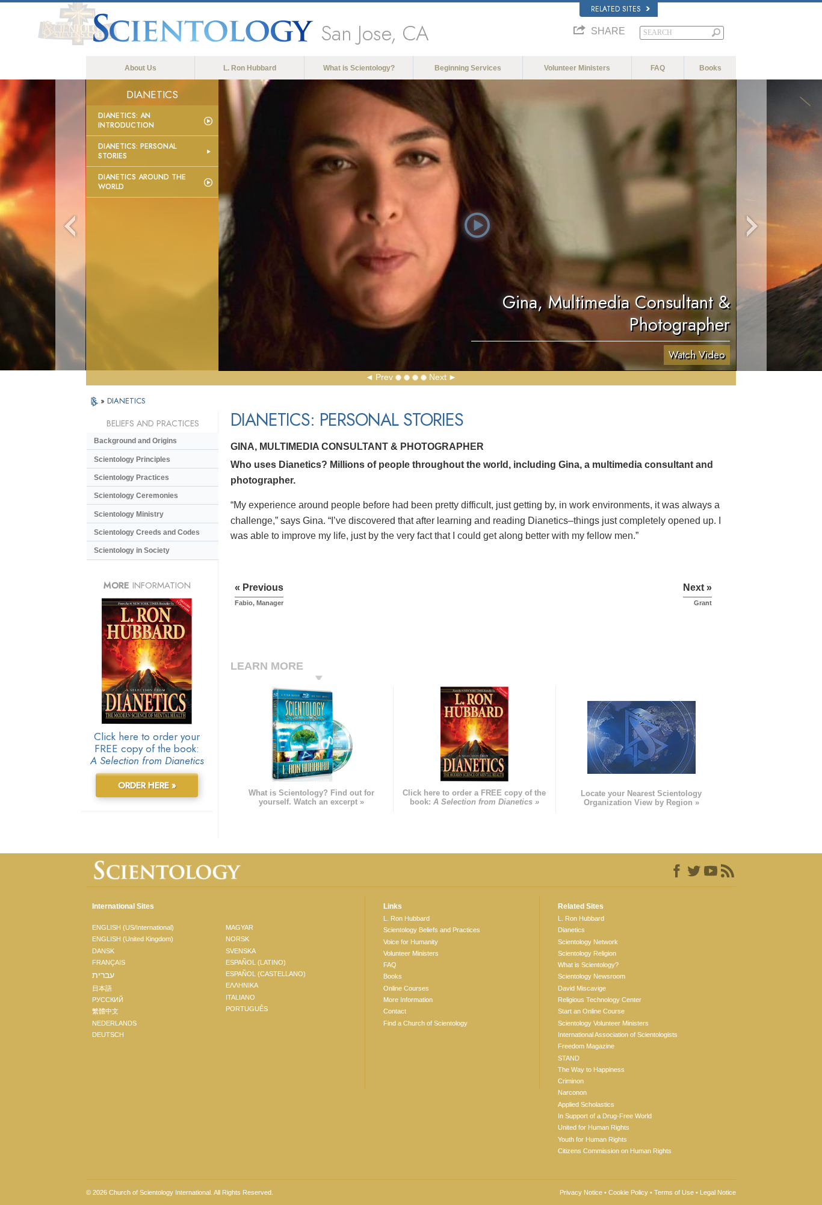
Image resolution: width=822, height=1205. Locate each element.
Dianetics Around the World (142, 182)
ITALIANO (240, 997)
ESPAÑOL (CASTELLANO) (266, 973)
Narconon (572, 1092)
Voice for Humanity (410, 941)
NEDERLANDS (114, 1023)
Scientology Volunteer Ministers (603, 1023)
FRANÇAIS (108, 962)
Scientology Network (588, 941)
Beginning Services (467, 68)
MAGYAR (239, 927)
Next (438, 377)
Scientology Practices (131, 477)
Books (710, 68)
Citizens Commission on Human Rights (615, 1150)
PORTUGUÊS (247, 1008)
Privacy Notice (581, 1192)
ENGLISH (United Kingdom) (132, 938)
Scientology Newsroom (591, 976)
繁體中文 (105, 1011)
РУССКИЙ (107, 999)
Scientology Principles (132, 459)
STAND (568, 1058)
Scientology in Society (132, 550)
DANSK (103, 950)
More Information (408, 999)
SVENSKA (241, 950)
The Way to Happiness (591, 1069)
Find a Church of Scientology (425, 1023)
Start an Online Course (591, 1011)
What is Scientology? (359, 68)
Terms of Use (674, 1192)
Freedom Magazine (586, 1046)
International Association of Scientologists (618, 1034)
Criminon (571, 1081)
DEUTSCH (108, 1034)
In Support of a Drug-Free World (605, 1115)
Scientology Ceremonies (136, 495)
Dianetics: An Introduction (126, 120)
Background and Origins (135, 441)
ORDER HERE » (147, 785)
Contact (394, 1011)
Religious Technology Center (599, 999)
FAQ (657, 68)
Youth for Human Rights (592, 1139)
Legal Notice (718, 1192)
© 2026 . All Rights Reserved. (179, 1192)
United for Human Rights (593, 1127)
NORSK (237, 938)
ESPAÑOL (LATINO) (256, 962)
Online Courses (406, 988)
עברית (103, 975)
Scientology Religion (587, 953)
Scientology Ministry (129, 514)
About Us (140, 68)
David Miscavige (582, 988)
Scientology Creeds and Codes (147, 532)
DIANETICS (126, 400)
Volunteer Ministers (577, 68)
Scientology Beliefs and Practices (431, 929)
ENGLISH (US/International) (133, 927)
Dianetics (571, 929)
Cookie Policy (628, 1192)
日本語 (102, 988)
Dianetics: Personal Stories (137, 151)
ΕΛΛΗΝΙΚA (242, 985)
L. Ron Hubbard (249, 68)
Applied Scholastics (586, 1104)
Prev (384, 377)
